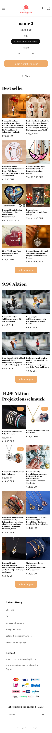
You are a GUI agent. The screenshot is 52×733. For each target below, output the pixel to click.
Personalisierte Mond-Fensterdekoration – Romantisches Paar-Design (36, 169)
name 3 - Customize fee (25, 41)
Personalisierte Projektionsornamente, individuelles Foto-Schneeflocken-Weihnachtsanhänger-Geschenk (36, 477)
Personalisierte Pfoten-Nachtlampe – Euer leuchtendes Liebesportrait (12, 213)
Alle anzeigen (26, 270)
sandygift (22, 728)
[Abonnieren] (43, 714)
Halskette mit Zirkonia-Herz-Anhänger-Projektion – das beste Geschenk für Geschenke (37, 520)
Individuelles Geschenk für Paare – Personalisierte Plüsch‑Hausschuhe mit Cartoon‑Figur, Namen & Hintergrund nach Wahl (38, 125)
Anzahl (26, 48)
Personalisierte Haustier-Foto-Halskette (13, 473)
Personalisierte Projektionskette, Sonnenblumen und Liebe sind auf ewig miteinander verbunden (13, 567)
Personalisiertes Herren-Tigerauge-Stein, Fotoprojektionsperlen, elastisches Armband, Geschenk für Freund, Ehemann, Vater (13, 523)
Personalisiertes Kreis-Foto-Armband (12, 433)
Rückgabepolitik (13, 629)
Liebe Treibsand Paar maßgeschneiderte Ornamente (11, 253)
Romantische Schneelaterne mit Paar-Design (37, 212)
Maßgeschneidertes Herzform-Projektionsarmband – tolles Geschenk (36, 566)
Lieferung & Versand (15, 623)
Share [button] (27, 76)
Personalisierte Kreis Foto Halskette (38, 431)
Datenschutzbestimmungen (19, 636)
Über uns (10, 610)
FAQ (7, 616)
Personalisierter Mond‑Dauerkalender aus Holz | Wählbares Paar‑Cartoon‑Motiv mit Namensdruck (13, 171)
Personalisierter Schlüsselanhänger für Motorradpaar (12, 319)
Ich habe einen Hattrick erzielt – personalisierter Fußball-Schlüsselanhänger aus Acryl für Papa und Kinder (37, 362)
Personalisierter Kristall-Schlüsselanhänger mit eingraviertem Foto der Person (37, 254)
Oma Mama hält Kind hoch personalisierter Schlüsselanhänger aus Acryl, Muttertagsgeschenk (14, 361)
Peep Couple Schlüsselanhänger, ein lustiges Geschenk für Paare (36, 320)
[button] (3, 8)
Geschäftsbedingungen (16, 642)
